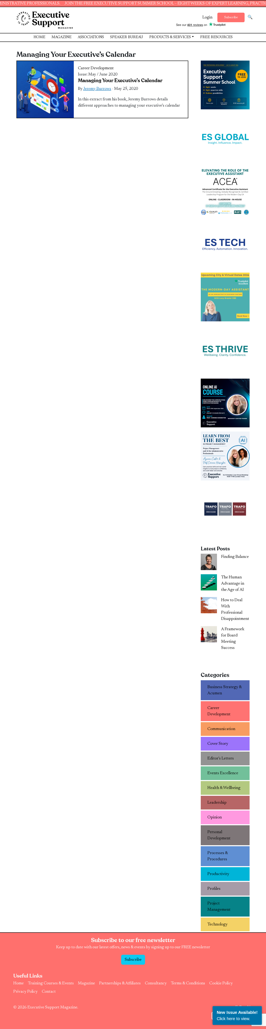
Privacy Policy (25, 992)
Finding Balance (235, 557)
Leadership (217, 803)
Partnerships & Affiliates (120, 983)
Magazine (61, 37)
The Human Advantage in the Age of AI (232, 583)
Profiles (213, 889)
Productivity (218, 874)
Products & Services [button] (170, 37)
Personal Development (218, 835)
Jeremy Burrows (97, 89)
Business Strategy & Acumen (224, 690)
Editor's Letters (220, 758)
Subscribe (231, 17)
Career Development (96, 68)
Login (207, 17)
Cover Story (217, 744)
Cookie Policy (221, 983)
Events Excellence (222, 773)
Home (39, 37)
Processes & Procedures (217, 856)
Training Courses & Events (51, 983)
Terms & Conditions (188, 983)
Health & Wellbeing (223, 788)
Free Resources (216, 37)
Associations (91, 37)
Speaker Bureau (126, 37)
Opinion (214, 817)
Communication (221, 729)
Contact (49, 992)
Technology (217, 924)
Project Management (218, 906)
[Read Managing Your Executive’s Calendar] (45, 89)
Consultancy (156, 983)
